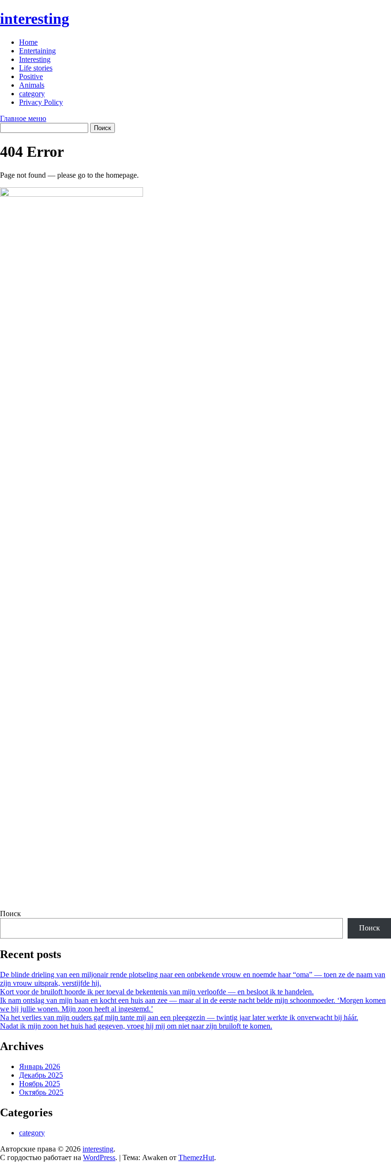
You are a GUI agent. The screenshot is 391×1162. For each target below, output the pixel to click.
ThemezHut (196, 1157)
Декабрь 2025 (41, 1075)
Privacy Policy (41, 102)
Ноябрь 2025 (39, 1084)
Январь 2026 (39, 1066)
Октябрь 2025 (41, 1092)
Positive (31, 76)
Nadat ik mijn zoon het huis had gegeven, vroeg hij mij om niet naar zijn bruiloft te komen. (136, 1026)
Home (28, 42)
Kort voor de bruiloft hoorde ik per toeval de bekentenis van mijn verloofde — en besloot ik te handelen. (157, 992)
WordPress (99, 1157)
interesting (34, 18)
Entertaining (37, 51)
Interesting (35, 59)
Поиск (10, 913)
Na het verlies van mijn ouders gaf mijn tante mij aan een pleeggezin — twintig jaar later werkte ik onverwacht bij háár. (179, 1017)
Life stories (35, 68)
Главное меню (23, 118)
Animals (31, 85)
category (32, 94)
